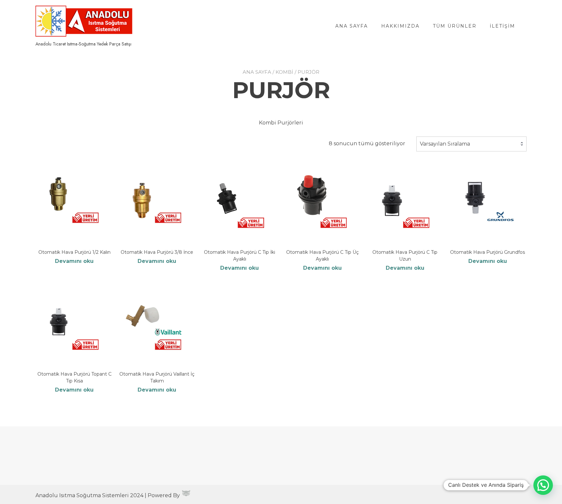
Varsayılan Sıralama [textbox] (445, 144)
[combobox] (471, 143)
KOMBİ (284, 72)
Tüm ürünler (454, 26)
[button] (543, 485)
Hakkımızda (400, 26)
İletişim (502, 26)
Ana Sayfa (351, 26)
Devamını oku (74, 261)
